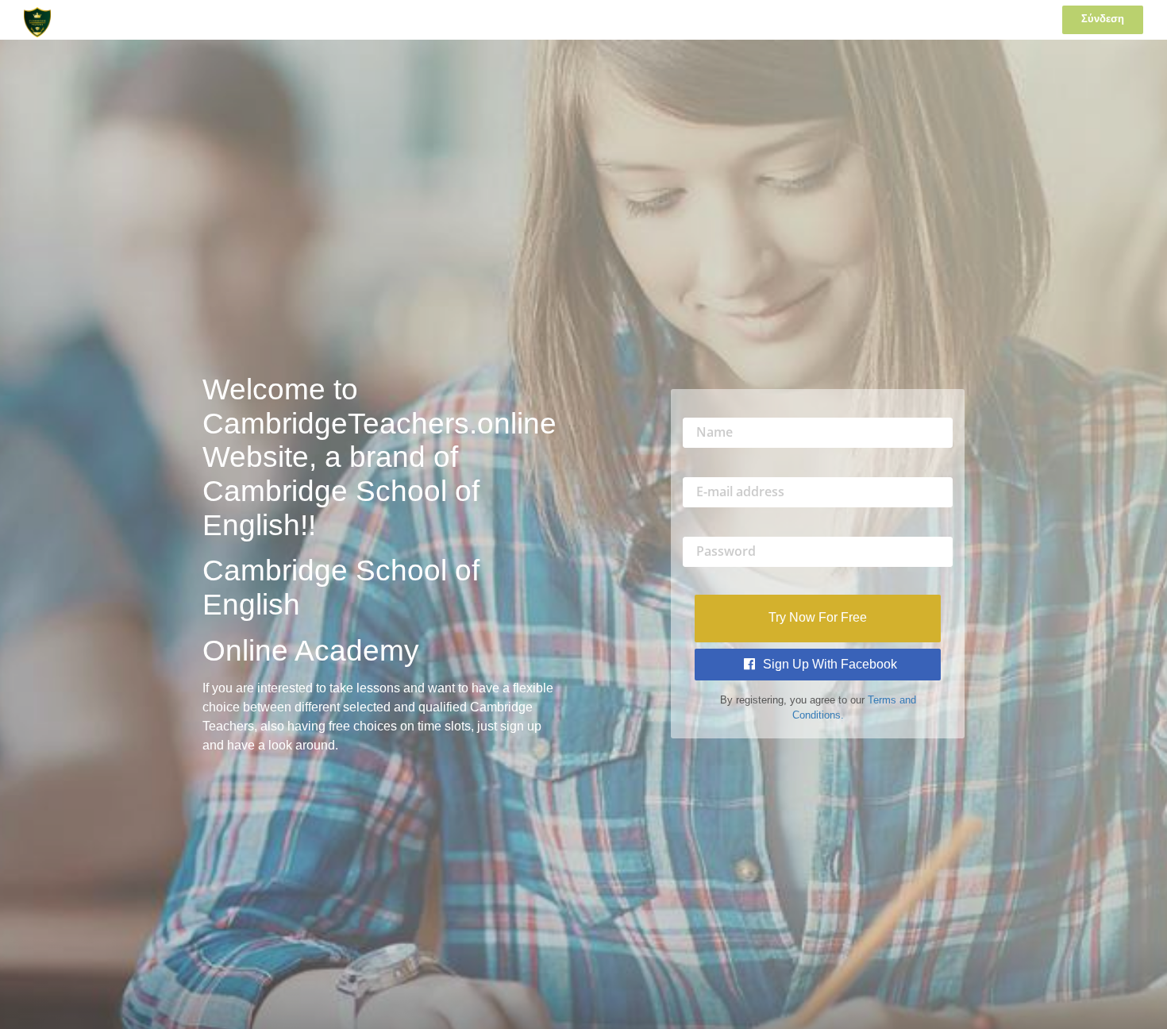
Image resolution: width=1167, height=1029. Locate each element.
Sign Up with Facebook (828, 664)
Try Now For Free (817, 617)
